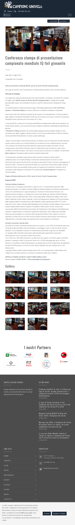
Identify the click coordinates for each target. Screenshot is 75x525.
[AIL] (29, 364)
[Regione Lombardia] (11, 354)
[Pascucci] (63, 355)
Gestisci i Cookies (59, 514)
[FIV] (28, 355)
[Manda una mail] (40, 469)
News (6, 494)
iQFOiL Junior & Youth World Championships (42, 176)
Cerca (7, 15)
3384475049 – (21, 259)
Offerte (7, 461)
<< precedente (53, 21)
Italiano (9, 11)
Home (6, 456)
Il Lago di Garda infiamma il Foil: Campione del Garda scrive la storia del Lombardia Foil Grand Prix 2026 (54, 404)
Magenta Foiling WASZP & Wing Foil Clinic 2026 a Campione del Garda (53, 414)
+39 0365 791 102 (23, 11)
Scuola (7, 485)
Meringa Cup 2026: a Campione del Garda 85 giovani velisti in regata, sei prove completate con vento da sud (55, 424)
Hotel (6, 470)
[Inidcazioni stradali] (40, 457)
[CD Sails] (63, 361)
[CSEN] (46, 355)
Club (6, 465)
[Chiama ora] (40, 463)
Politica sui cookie (26, 513)
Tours (6, 489)
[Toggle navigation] (70, 15)
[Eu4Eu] (46, 364)
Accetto (47, 514)
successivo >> (64, 21)
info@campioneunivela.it (50, 468)
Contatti (8, 499)
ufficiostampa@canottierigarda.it (38, 259)
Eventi (6, 480)
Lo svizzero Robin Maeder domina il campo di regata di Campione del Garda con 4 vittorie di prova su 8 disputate (54, 435)
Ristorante (9, 475)
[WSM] (11, 363)
